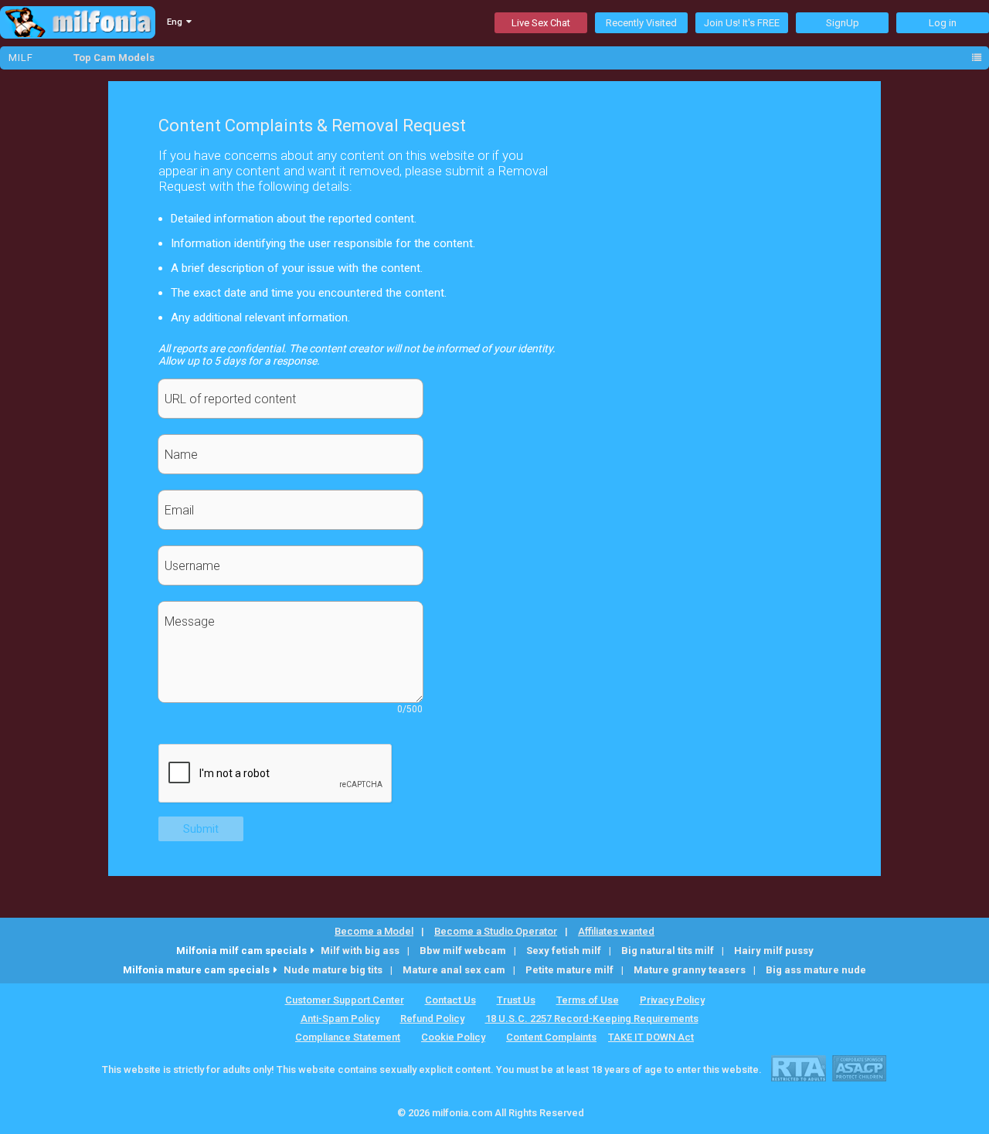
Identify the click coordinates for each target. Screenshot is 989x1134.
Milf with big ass (360, 950)
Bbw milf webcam (463, 950)
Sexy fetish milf (563, 950)
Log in (943, 23)
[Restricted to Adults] (799, 1067)
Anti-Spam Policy (340, 1018)
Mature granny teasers (690, 970)
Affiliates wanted (616, 931)
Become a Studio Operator (495, 931)
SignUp (842, 23)
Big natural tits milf (667, 950)
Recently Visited (641, 23)
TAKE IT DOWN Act (651, 1037)
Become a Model (374, 931)
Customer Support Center (344, 1000)
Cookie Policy (453, 1037)
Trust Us (516, 1000)
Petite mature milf (569, 970)
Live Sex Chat (540, 23)
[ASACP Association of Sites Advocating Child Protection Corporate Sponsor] (859, 1067)
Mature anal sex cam (454, 970)
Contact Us (450, 1000)
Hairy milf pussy (774, 950)
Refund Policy (432, 1018)
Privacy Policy (672, 1000)
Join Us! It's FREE (742, 23)
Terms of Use (587, 1000)
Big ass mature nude (816, 970)
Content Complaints (551, 1037)
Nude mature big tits (333, 970)
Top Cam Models (114, 57)
